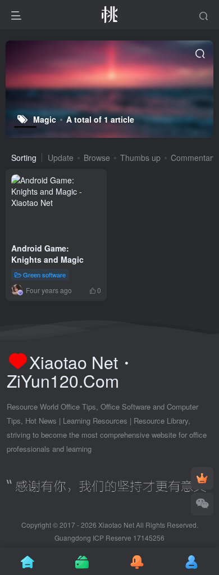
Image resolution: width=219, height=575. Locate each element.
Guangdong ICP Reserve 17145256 (109, 537)
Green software (44, 273)
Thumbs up (140, 157)
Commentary (194, 157)
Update (61, 157)
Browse (97, 157)
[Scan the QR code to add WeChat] (202, 504)
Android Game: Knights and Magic (47, 253)
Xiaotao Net (116, 524)
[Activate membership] (202, 478)
